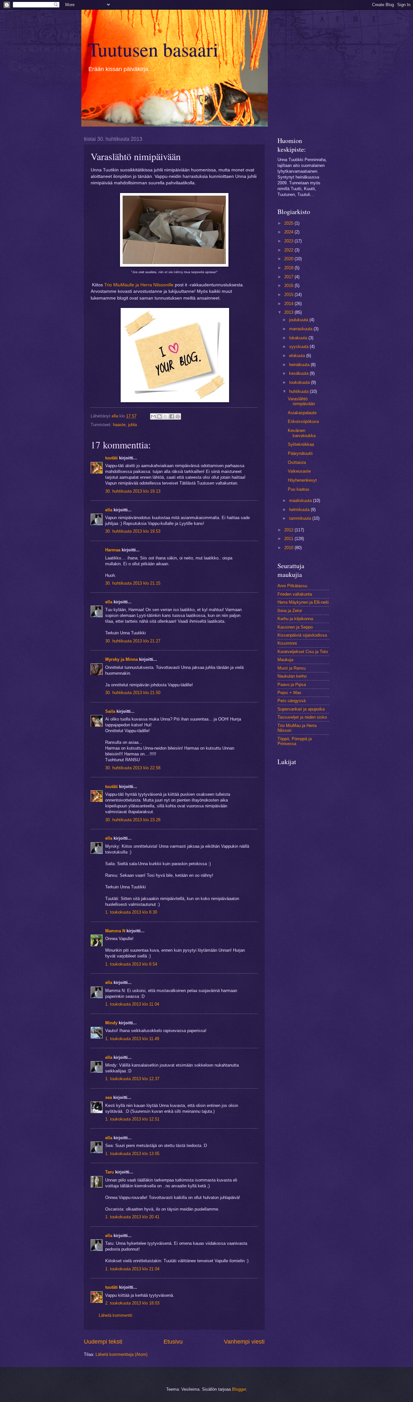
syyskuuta (299, 346)
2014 (289, 303)
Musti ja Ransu (291, 668)
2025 (289, 223)
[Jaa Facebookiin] (171, 416)
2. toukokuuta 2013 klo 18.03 (132, 1303)
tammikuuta (300, 518)
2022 (289, 250)
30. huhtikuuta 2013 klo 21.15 (132, 583)
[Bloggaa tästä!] (159, 416)
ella (108, 509)
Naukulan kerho (292, 676)
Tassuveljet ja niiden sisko (302, 717)
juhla (132, 424)
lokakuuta (298, 337)
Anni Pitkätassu (292, 585)
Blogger (239, 1389)
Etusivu (173, 1341)
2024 (289, 232)
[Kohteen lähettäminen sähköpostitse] (153, 416)
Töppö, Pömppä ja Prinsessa (294, 741)
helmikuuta (300, 509)
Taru (109, 1172)
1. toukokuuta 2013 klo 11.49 (132, 1038)
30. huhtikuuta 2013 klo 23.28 (132, 819)
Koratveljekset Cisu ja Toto (302, 651)
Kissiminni (287, 643)
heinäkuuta (300, 364)
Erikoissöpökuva (303, 421)
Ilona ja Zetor (289, 610)
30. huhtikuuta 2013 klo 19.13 (132, 491)
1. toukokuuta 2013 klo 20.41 (132, 1216)
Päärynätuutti (300, 453)
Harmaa (112, 549)
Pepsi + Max (289, 692)
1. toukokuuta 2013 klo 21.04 (132, 1268)
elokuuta (297, 355)
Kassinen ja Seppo (295, 627)
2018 (289, 267)
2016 (289, 285)
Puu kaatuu (298, 489)
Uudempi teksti (103, 1341)
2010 (289, 547)
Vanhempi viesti (244, 1341)
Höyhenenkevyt (302, 480)
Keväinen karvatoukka (302, 433)
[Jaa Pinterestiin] (178, 416)
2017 (289, 276)
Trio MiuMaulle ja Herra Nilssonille (139, 284)
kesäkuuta (299, 373)
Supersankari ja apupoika (301, 709)
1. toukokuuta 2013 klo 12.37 (132, 1078)
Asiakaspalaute (302, 412)
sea (108, 1097)
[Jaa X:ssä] (165, 416)
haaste (119, 424)
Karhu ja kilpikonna (295, 618)
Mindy (111, 1022)
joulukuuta (299, 319)
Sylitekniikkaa (301, 444)
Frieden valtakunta (294, 594)
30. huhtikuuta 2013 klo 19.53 (132, 531)
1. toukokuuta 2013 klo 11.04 (132, 1004)
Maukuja (285, 659)
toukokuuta (300, 382)
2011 (289, 538)
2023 (289, 241)
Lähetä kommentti (115, 1315)
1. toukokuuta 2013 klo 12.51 (132, 1119)
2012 (289, 529)
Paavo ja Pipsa (291, 684)
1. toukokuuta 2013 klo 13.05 (132, 1153)
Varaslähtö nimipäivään (301, 401)
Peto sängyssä (291, 700)
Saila (110, 711)
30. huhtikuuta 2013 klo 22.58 (132, 767)
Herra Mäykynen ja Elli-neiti (303, 602)
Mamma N (115, 930)
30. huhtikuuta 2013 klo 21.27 (132, 641)
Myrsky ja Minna (121, 659)
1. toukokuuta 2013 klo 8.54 (131, 964)
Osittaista (297, 462)
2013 (289, 312)
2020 (289, 258)
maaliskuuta (301, 500)
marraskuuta (301, 328)
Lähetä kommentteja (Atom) (121, 1354)
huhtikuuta (299, 391)
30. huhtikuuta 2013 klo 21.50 (132, 692)
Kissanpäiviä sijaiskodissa (302, 635)
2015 (289, 294)
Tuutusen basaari (153, 49)
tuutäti (111, 457)
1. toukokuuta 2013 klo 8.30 (131, 912)
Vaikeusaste (299, 471)
